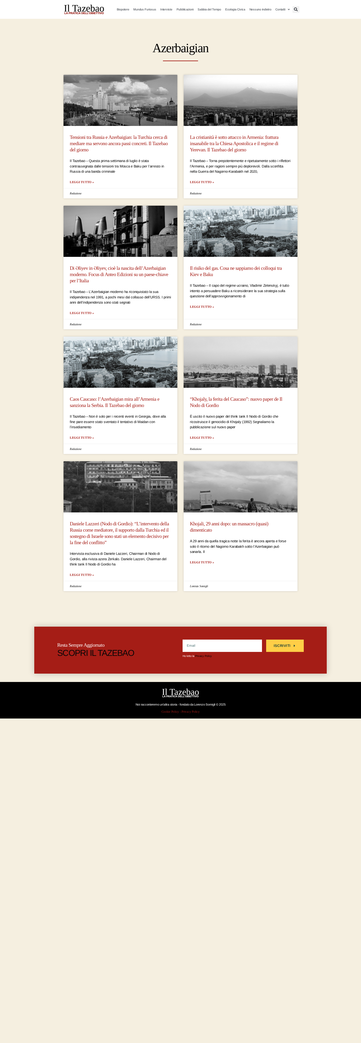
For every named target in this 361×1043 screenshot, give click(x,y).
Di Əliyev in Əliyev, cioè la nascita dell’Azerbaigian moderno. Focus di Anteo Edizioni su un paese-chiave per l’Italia (119, 274)
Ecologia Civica (235, 9)
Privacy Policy (203, 656)
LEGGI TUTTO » (82, 182)
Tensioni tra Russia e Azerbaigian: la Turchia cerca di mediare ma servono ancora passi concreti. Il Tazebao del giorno (119, 143)
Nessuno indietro (260, 9)
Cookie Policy (170, 711)
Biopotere (123, 9)
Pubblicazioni (185, 9)
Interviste (166, 9)
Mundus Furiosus (144, 9)
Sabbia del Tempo (209, 9)
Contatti (280, 9)
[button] (295, 9)
